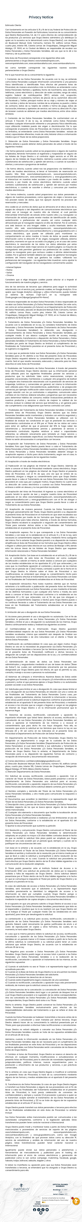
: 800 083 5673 (60, 1195)
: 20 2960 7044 (60, 1191)
